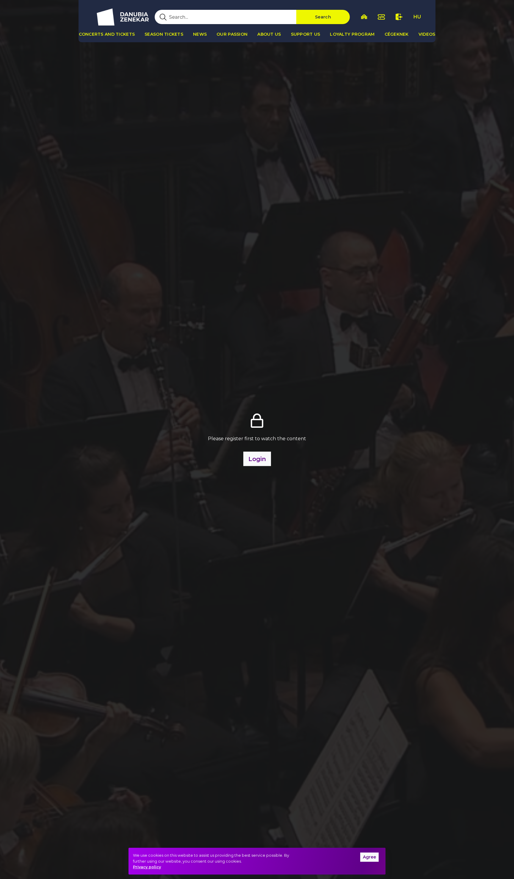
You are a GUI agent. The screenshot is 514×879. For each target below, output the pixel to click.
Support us (305, 34)
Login (257, 458)
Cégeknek (397, 34)
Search (323, 17)
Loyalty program (352, 34)
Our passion (232, 34)
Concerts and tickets (107, 34)
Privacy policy (147, 867)
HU (417, 17)
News (200, 34)
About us (269, 34)
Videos (427, 34)
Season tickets (164, 34)
